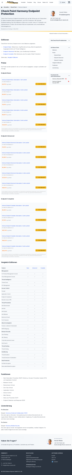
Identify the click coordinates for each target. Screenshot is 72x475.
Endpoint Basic (57, 55)
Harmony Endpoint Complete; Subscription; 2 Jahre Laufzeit (16, 215)
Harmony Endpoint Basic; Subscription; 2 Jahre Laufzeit (14, 89)
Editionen (54, 50)
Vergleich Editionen (56, 62)
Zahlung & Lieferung (31, 461)
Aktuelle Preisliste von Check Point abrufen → (59, 33)
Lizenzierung (55, 67)
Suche (63, 2)
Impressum (28, 455)
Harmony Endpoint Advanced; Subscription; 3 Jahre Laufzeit (16, 163)
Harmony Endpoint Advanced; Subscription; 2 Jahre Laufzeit (16, 152)
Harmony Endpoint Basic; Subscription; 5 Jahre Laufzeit (14, 120)
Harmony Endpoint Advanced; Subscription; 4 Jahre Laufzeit (16, 173)
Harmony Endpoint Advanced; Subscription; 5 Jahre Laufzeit (16, 183)
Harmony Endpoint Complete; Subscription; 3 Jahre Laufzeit (16, 225)
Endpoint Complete (58, 60)
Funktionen (55, 65)
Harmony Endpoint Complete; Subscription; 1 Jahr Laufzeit (15, 205)
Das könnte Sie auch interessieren (55, 75)
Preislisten (29, 2)
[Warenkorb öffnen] (69, 2)
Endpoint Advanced (58, 57)
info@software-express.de (9, 465)
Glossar (39, 2)
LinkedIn (56, 461)
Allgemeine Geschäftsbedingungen (34, 459)
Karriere (53, 459)
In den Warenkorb (41, 83)
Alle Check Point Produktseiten (59, 40)
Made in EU (45, 2)
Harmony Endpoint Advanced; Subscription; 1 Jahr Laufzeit (15, 142)
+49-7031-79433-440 (55, 18)
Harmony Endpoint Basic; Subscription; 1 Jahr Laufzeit (14, 79)
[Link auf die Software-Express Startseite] (11, 2)
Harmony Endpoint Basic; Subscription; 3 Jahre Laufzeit (14, 100)
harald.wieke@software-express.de (59, 20)
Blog (35, 2)
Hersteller (23, 2)
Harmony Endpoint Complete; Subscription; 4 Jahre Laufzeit (16, 236)
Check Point (14, 7)
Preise (53, 52)
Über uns (54, 457)
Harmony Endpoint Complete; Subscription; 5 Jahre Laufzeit (16, 246)
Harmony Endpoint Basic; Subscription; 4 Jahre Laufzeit (15, 110)
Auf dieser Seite (55, 47)
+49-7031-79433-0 (7, 463)
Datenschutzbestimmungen (32, 457)
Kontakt (51, 2)
